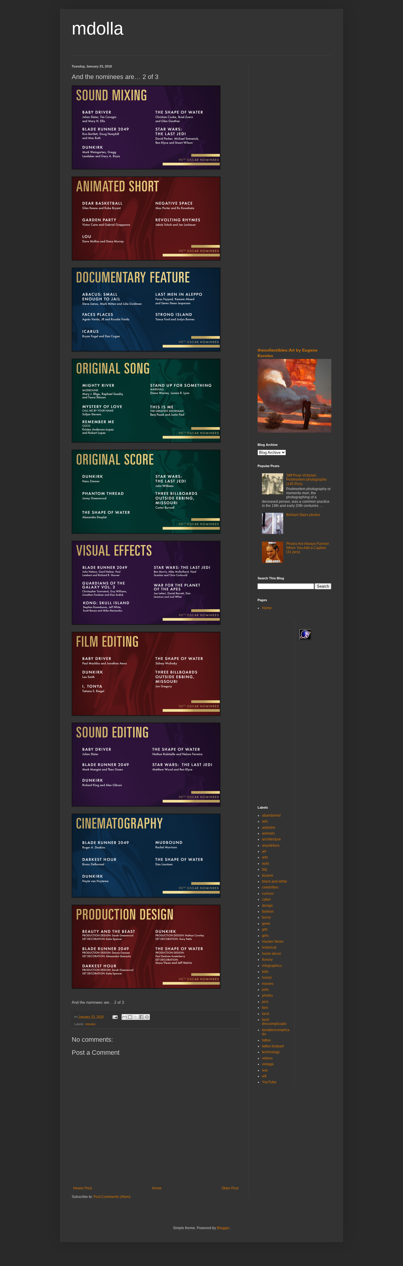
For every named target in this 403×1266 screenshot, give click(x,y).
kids (265, 972)
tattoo (266, 1040)
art (264, 851)
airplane (268, 827)
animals (268, 833)
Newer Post (82, 1188)
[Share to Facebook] (141, 1017)
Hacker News (273, 941)
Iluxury (267, 959)
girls (265, 936)
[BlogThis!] (130, 1017)
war (265, 1070)
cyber (266, 899)
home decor (271, 954)
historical (269, 947)
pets (265, 990)
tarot (265, 1014)
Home (157, 1188)
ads (265, 821)
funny (266, 917)
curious (268, 893)
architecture (271, 839)
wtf (264, 1076)
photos (267, 995)
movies (90, 1024)
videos (267, 1058)
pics (265, 1002)
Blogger (223, 1228)
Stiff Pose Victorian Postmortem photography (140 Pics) (306, 479)
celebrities (270, 887)
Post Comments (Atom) (112, 1197)
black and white (274, 881)
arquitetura (270, 845)
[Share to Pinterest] (147, 1017)
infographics (272, 966)
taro (265, 1007)
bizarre (267, 875)
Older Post (230, 1188)
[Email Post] (115, 1016)
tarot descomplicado (274, 1022)
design (267, 906)
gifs (265, 929)
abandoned (271, 815)
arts (265, 857)
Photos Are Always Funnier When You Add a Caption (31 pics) (307, 548)
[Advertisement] (275, 100)
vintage (268, 1064)
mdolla (97, 28)
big (264, 869)
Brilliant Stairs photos (303, 515)
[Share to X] (136, 1017)
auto (265, 863)
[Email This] (124, 1017)
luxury (267, 977)
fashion (268, 911)
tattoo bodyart (273, 1046)
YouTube (269, 1082)
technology (271, 1052)
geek (266, 924)
